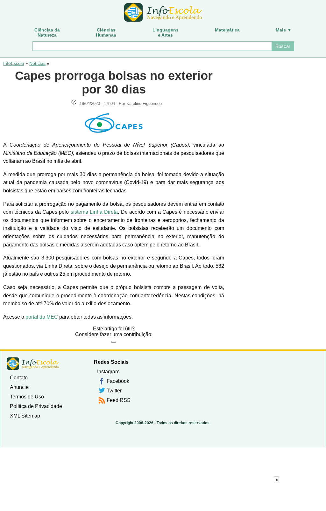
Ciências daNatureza (47, 32)
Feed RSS (119, 400)
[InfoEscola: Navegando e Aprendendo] (163, 12)
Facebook (118, 381)
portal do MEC (41, 317)
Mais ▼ (284, 29)
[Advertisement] (163, 496)
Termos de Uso (27, 396)
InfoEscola (13, 63)
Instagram (108, 371)
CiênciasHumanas (106, 32)
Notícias (37, 63)
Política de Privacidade (36, 406)
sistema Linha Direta (94, 212)
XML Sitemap (25, 415)
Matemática (227, 29)
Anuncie (19, 387)
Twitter (114, 390)
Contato (19, 377)
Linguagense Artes (165, 32)
